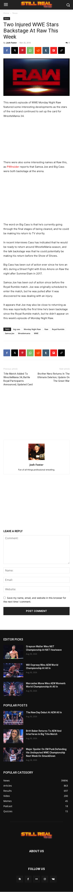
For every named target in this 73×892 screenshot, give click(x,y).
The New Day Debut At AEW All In (44, 712)
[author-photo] (36, 459)
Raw (46, 329)
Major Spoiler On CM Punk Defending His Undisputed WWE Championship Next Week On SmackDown (46, 752)
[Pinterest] (22, 50)
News (15, 13)
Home (6, 13)
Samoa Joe (9, 333)
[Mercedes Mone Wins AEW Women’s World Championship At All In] (13, 689)
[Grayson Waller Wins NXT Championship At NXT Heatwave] (13, 652)
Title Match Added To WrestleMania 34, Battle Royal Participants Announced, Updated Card (18, 379)
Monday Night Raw (32, 329)
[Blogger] (19, 879)
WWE (36, 333)
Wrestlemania (24, 333)
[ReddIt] (38, 50)
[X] (14, 50)
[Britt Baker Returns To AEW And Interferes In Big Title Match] (13, 736)
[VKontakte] (53, 879)
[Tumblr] (45, 50)
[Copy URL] (61, 50)
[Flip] (53, 50)
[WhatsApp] (30, 50)
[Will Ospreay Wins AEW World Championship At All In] (13, 670)
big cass (16, 329)
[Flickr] (36, 879)
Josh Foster (11, 42)
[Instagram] (45, 879)
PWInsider (13, 166)
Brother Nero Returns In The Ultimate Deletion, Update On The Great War (53, 377)
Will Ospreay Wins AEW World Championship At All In (42, 667)
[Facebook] (6, 50)
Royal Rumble (58, 329)
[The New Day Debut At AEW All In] (13, 718)
